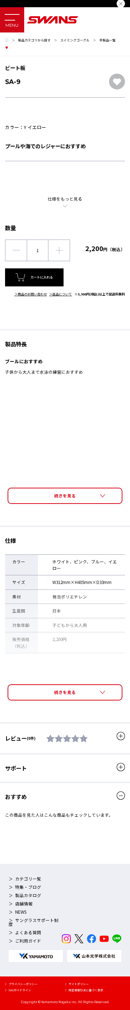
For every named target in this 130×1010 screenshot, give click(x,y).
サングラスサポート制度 (33, 922)
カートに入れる (41, 277)
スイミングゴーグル (75, 40)
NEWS (20, 912)
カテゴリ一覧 (28, 879)
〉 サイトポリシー (77, 984)
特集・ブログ (28, 887)
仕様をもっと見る (65, 199)
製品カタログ (28, 895)
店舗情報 (23, 903)
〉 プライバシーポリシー (21, 984)
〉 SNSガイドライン (18, 990)
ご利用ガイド (28, 941)
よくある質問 (28, 932)
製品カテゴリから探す (34, 40)
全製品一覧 (107, 40)
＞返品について (60, 294)
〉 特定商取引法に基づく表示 (84, 990)
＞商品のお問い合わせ (30, 294)
